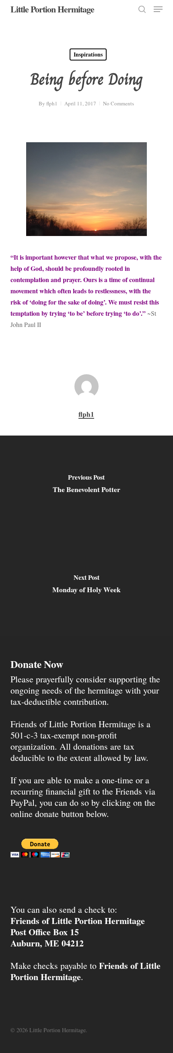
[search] (142, 9)
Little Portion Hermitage (52, 9)
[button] (158, 9)
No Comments (118, 103)
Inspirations (88, 54)
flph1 (52, 103)
